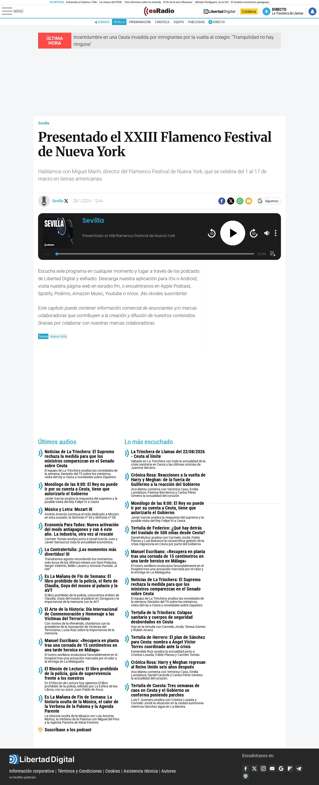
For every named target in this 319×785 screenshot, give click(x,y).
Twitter (254, 768)
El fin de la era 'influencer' (178, 2)
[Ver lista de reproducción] (272, 254)
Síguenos (271, 201)
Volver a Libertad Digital (219, 11)
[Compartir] (221, 201)
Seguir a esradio (66, 201)
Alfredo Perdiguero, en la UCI (212, 2)
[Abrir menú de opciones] (275, 233)
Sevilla (119, 22)
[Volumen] (267, 233)
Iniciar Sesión (312, 11)
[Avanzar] (254, 233)
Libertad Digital (125, 759)
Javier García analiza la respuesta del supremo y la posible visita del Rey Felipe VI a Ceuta (81, 493)
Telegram (298, 768)
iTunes (245, 776)
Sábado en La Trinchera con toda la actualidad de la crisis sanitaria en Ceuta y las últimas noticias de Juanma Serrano (168, 459)
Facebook (245, 768)
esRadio (104, 22)
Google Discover (281, 768)
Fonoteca (162, 22)
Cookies (112, 771)
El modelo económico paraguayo (250, 2)
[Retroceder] (212, 233)
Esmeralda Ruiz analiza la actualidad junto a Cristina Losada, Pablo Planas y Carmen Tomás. (168, 646)
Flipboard (290, 768)
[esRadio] (159, 11)
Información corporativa (31, 771)
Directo (219, 22)
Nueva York (58, 336)
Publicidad (196, 22)
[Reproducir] (232, 233)
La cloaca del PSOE (110, 2)
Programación (140, 22)
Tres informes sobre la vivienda (142, 2)
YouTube (272, 768)
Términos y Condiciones (80, 771)
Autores (168, 771)
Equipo (179, 22)
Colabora (249, 11)
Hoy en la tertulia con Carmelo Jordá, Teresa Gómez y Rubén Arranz (168, 621)
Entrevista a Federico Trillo (81, 2)
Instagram (263, 768)
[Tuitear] (230, 201)
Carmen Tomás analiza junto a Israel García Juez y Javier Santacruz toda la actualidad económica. (82, 533)
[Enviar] (239, 201)
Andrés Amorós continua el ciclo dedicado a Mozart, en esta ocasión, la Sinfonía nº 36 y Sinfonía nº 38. (82, 513)
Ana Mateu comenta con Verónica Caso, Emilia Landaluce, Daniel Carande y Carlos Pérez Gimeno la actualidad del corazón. (168, 670)
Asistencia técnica (141, 771)
